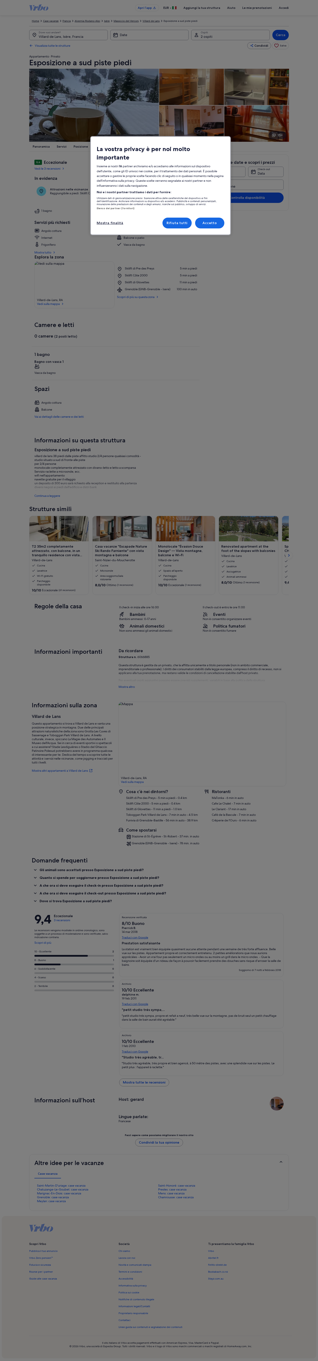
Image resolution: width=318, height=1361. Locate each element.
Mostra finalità (110, 223)
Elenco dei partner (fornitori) (115, 208)
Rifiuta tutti (177, 223)
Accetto (209, 223)
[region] (160, 185)
